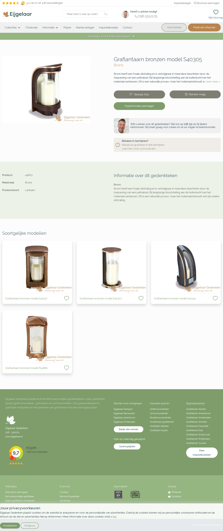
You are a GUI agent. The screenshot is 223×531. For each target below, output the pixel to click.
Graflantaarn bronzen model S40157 (26, 298)
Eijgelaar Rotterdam (124, 421)
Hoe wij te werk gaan (16, 492)
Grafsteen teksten (159, 426)
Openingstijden (127, 446)
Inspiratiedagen (182, 3)
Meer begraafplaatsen (202, 452)
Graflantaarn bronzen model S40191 (175, 298)
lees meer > (213, 81)
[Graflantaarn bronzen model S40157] (37, 267)
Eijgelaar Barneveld (124, 413)
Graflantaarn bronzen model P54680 (26, 367)
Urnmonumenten (159, 413)
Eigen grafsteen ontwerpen (20, 500)
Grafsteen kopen (159, 430)
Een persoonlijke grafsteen (19, 496)
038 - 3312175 (12, 432)
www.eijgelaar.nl (14, 436)
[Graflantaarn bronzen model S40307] (111, 267)
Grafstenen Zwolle (196, 443)
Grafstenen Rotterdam (198, 438)
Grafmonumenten (159, 409)
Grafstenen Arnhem (196, 421)
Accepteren (10, 525)
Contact (127, 27)
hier (115, 516)
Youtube (176, 496)
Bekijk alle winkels (128, 429)
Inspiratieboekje (108, 27)
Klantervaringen (85, 27)
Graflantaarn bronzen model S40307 (101, 298)
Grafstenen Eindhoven (198, 434)
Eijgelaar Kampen (123, 409)
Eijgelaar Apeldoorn (124, 417)
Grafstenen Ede (194, 430)
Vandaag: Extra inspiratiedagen (111, 36)
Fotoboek (32, 27)
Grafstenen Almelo (196, 409)
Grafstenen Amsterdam (198, 417)
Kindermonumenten (160, 417)
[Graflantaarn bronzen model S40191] (186, 267)
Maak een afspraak (204, 27)
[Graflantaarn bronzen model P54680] (37, 336)
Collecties (13, 28)
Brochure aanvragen (208, 3)
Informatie (50, 28)
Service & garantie (69, 496)
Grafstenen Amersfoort (198, 413)
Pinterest (176, 492)
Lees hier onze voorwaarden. (139, 148)
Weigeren (29, 525)
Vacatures (65, 500)
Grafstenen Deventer (197, 426)
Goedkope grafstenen (162, 421)
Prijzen (67, 27)
